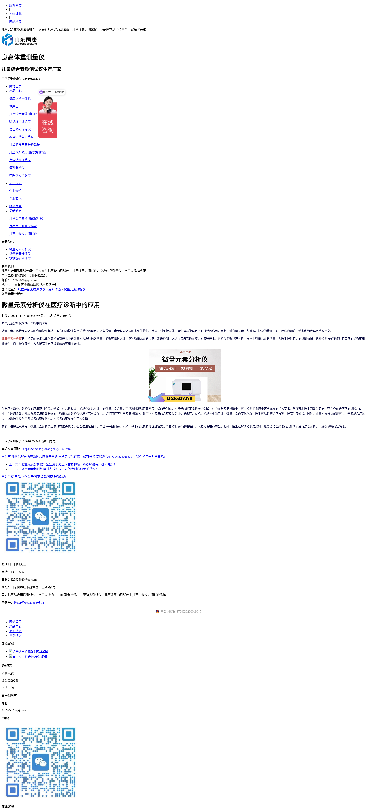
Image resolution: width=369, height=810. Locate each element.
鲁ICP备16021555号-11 (29, 602)
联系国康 (15, 5)
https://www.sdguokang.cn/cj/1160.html (47, 449)
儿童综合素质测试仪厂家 (26, 218)
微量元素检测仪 (20, 254)
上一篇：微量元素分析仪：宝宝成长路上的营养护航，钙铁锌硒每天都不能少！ (63, 464)
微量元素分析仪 (20, 249)
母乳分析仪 (17, 167)
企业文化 (15, 198)
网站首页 (15, 86)
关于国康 (15, 183)
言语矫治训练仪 (20, 160)
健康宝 (13, 106)
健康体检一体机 (20, 98)
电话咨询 (15, 635)
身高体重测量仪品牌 (23, 226)
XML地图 (15, 13)
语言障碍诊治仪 (20, 129)
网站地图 (15, 21)
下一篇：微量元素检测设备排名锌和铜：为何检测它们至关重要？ (53, 469)
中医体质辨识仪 (20, 175)
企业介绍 (15, 190)
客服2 (44, 656)
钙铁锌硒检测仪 (20, 258)
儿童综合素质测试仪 (23, 114)
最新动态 (15, 210)
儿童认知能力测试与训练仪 (27, 152)
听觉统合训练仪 (20, 121)
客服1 (44, 651)
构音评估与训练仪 (21, 137)
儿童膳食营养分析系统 (24, 144)
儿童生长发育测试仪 (23, 234)
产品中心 (15, 90)
